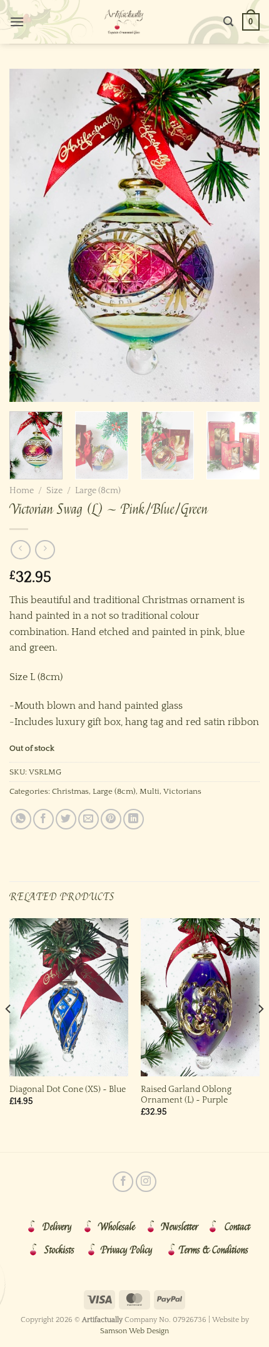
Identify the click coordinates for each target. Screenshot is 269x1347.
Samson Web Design (134, 1331)
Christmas (70, 791)
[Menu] (16, 21)
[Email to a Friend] (88, 819)
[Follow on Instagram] (146, 1181)
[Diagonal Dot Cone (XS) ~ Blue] (68, 997)
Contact (237, 1227)
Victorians (182, 791)
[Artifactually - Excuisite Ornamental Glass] (124, 22)
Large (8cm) (98, 491)
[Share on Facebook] (43, 819)
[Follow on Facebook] (123, 1181)
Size (54, 491)
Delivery (57, 1227)
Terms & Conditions (213, 1250)
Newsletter (179, 1227)
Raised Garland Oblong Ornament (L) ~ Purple (186, 1095)
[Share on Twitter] (66, 819)
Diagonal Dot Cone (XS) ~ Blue (67, 1089)
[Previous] (30, 235)
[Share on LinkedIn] (133, 819)
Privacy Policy (127, 1250)
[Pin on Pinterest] (111, 819)
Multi (150, 791)
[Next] (239, 235)
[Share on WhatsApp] (21, 819)
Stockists (59, 1250)
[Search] (228, 21)
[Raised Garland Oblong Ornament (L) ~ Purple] (200, 997)
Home (21, 491)
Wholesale (116, 1227)
